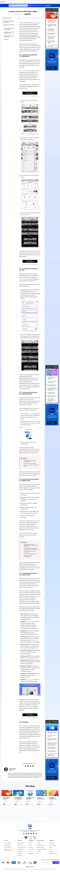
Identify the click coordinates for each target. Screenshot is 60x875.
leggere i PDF (22, 279)
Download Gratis (30, 93)
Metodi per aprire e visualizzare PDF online (52, 751)
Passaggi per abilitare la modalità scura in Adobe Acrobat (52, 25)
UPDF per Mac (20, 845)
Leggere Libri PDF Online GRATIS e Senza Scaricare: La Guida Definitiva (52, 755)
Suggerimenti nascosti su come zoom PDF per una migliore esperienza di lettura (52, 744)
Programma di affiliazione (41, 849)
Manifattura (31, 853)
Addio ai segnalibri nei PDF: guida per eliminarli (52, 732)
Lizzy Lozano (52, 804)
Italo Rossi (17, 14)
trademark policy (53, 869)
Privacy (22, 869)
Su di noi (38, 843)
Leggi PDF (23, 18)
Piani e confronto (27, 869)
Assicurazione (31, 849)
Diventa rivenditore (40, 847)
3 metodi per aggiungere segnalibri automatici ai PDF (52, 739)
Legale (30, 851)
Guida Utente (51, 843)
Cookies (41, 869)
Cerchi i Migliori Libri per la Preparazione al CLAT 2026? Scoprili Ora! (52, 21)
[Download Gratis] (29, 93)
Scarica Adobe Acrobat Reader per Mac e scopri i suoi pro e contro (52, 389)
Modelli (50, 847)
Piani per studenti (7, 847)
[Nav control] (58, 2)
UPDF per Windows (21, 843)
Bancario (30, 843)
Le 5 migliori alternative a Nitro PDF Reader (52, 382)
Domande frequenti (52, 845)
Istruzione (31, 847)
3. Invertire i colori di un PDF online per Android (9, 29)
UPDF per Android (21, 849)
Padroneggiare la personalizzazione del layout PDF (52, 400)
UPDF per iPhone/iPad (22, 847)
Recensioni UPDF (40, 845)
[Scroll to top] (57, 872)
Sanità (30, 845)
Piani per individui (7, 843)
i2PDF (29, 413)
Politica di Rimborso (46, 869)
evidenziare (34, 640)
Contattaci (51, 851)
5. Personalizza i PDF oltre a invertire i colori (9, 36)
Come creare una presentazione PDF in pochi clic (52, 378)
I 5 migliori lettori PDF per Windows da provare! (52, 396)
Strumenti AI (20, 853)
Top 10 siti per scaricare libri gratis (52, 736)
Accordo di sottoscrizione (34, 869)
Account (50, 849)
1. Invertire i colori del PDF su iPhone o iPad (9, 22)
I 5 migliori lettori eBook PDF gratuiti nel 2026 (52, 748)
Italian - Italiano (30, 866)
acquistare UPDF (29, 706)
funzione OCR (30, 679)
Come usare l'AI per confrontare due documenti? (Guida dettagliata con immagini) (52, 29)
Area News (39, 851)
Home (19, 18)
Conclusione (6, 39)
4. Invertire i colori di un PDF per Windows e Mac (9, 33)
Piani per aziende (7, 845)
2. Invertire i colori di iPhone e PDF (9, 25)
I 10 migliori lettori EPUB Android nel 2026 (52, 34)
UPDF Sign (20, 855)
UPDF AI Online (20, 851)
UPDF (4, 1)
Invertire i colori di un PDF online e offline (52, 46)
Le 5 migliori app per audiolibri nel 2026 (51, 393)
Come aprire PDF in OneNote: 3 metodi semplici (51, 42)
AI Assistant (29, 621)
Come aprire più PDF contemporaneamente (52, 385)
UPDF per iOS (22, 70)
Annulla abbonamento (53, 853)
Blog (37, 853)
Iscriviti (55, 862)
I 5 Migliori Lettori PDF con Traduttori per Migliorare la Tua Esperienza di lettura (52, 37)
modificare (37, 596)
